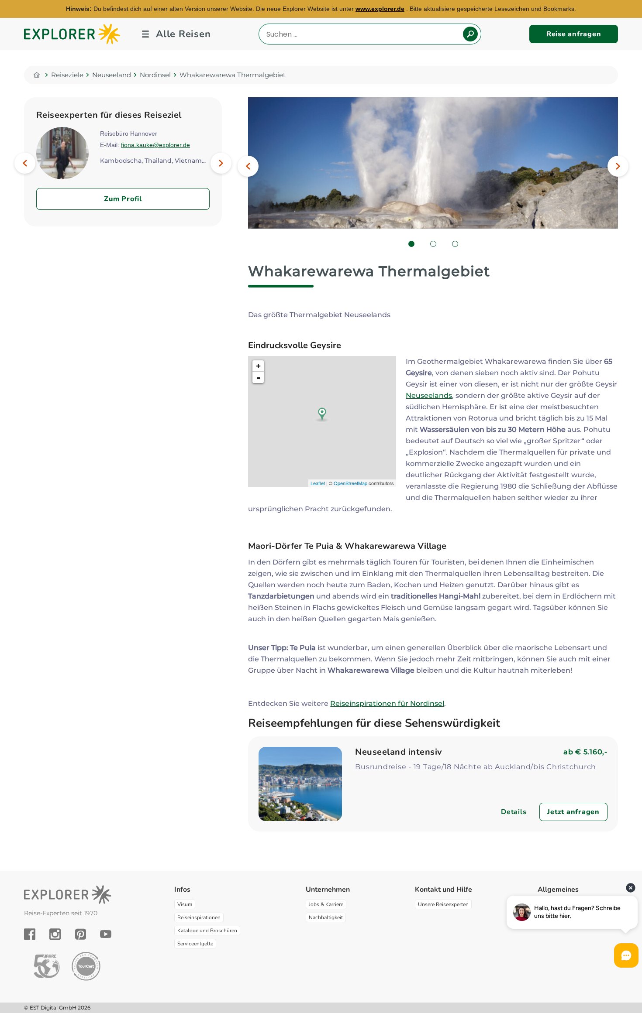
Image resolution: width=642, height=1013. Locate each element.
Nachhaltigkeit (326, 917)
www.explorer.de (380, 8)
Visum (184, 904)
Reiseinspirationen (199, 917)
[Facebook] (29, 934)
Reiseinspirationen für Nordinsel (387, 703)
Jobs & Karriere (326, 904)
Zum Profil (123, 199)
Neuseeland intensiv (398, 752)
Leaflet (318, 482)
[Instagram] (55, 934)
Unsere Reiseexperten (443, 904)
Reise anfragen (573, 34)
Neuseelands (429, 395)
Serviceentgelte (195, 943)
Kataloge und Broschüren (207, 930)
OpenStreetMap (350, 482)
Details (513, 812)
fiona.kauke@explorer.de (155, 144)
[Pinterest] (80, 934)
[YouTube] (105, 934)
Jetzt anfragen (573, 812)
